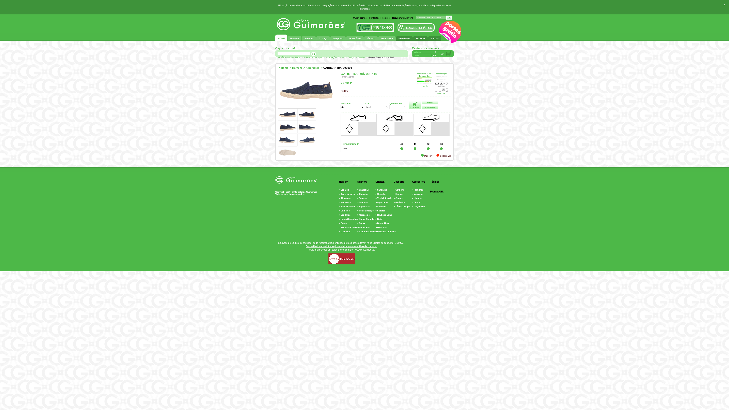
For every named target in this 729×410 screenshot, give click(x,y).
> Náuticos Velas (347, 206)
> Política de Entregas (312, 57)
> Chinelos (344, 211)
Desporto (399, 181)
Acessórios (418, 181)
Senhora (362, 181)
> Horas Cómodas (348, 219)
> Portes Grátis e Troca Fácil (380, 57)
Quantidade (396, 103)
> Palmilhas (417, 190)
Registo (386, 18)
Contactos (374, 18)
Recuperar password (402, 18)
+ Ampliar (441, 93)
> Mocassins (345, 202)
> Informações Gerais (334, 57)
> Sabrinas (362, 202)
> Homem (398, 194)
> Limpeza (417, 198)
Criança (380, 181)
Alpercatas (313, 67)
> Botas (343, 223)
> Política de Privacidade (289, 57)
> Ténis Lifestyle (347, 194)
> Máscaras (417, 194)
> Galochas (344, 231)
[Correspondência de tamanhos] (424, 84)
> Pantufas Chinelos (349, 227)
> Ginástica (399, 202)
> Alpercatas (345, 198)
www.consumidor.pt (365, 249)
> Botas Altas (364, 227)
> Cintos (416, 202)
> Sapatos (344, 190)
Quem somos (360, 18)
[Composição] (441, 91)
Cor (367, 103)
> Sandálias (344, 215)
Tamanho (345, 103)
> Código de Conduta (355, 57)
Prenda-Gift (436, 191)
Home (284, 67)
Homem (297, 67)
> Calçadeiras (418, 206)
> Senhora (399, 190)
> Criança (398, 198)
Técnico (434, 181)
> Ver (441, 54)
